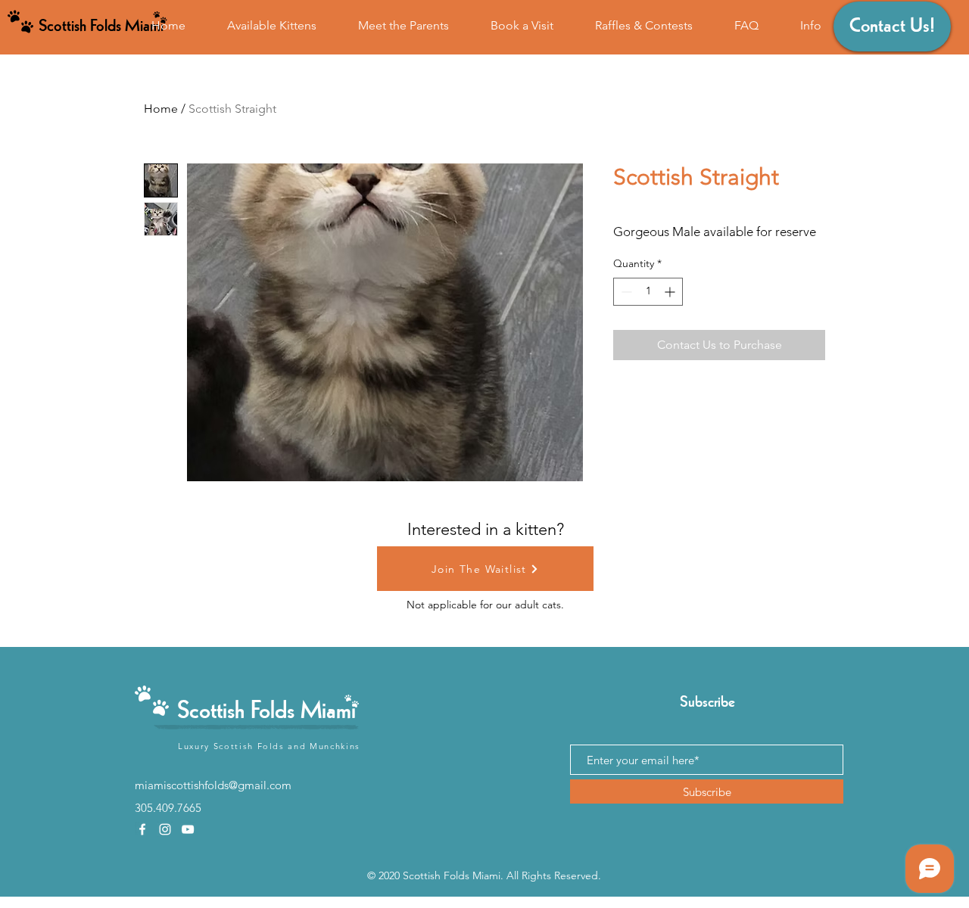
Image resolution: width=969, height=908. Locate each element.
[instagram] (165, 829)
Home (161, 108)
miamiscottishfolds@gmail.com (213, 785)
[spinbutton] (648, 291)
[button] (810, 25)
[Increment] (671, 291)
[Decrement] (624, 291)
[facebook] (142, 829)
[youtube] (187, 829)
